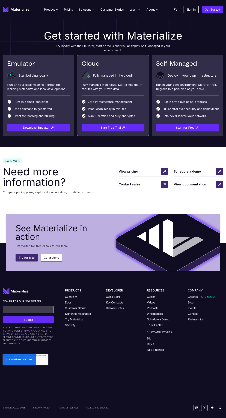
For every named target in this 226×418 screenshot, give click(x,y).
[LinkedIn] (197, 408)
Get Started (212, 9)
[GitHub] (220, 408)
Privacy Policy (41, 407)
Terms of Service (68, 407)
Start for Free (185, 127)
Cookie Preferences (98, 407)
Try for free (27, 257)
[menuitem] (51, 9)
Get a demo (51, 257)
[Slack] (212, 408)
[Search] (176, 9)
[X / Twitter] (204, 408)
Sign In (191, 9)
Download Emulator (36, 127)
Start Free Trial (110, 127)
